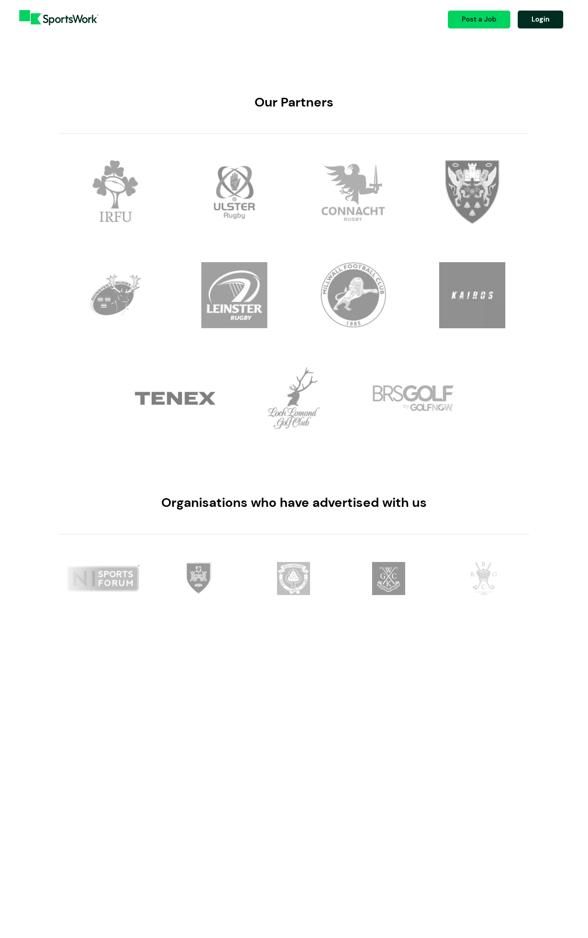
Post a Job (479, 19)
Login (540, 19)
